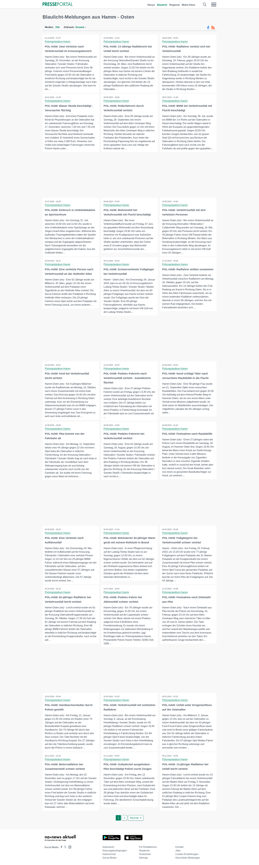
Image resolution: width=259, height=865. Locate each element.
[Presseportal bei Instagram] (69, 847)
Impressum (108, 847)
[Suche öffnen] (205, 4)
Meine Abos (188, 5)
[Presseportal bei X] (64, 847)
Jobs (177, 850)
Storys (151, 5)
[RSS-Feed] (213, 27)
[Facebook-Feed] (208, 27)
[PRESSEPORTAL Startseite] (58, 4)
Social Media (109, 857)
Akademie (144, 850)
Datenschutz (109, 854)
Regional (174, 5)
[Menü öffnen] (213, 4)
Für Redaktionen (148, 847)
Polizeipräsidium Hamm (57, 41)
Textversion (145, 854)
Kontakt (179, 847)
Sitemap (143, 857)
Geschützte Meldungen (187, 857)
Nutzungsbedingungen (115, 850)
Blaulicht (162, 5)
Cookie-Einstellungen (186, 854)
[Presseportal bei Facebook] (60, 847)
